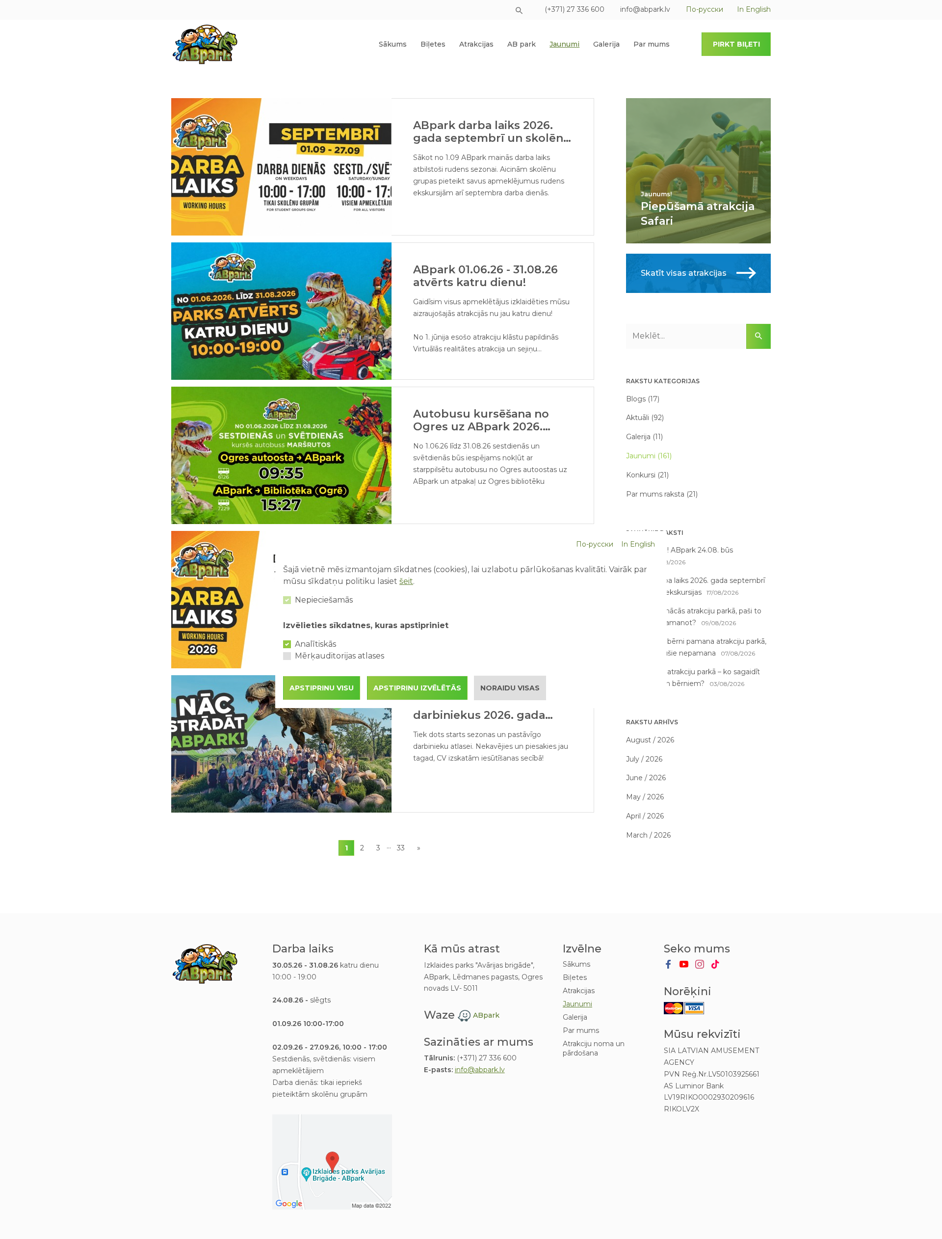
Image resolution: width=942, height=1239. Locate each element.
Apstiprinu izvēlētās (417, 688)
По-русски (594, 544)
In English (638, 544)
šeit (406, 581)
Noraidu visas (510, 688)
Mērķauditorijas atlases (339, 655)
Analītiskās (315, 644)
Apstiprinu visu (321, 688)
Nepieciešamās (324, 600)
